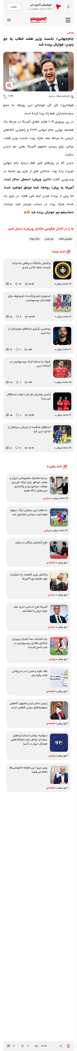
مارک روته (35, 239)
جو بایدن (49, 239)
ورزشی (70, 32)
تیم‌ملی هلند (65, 239)
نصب (14, 7)
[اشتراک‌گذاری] (61, 1046)
